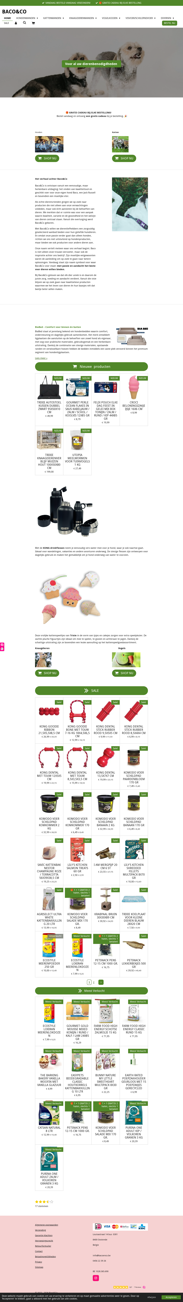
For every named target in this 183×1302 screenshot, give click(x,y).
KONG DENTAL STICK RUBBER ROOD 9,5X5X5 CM (105, 730)
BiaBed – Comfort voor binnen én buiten (58, 327)
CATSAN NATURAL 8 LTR (49, 1129)
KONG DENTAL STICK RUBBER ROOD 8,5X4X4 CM (134, 730)
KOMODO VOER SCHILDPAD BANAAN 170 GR (133, 822)
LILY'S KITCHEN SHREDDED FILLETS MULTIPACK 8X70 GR (134, 871)
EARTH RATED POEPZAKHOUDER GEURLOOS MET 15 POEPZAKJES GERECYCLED (133, 1082)
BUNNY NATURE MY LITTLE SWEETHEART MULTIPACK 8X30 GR (106, 1082)
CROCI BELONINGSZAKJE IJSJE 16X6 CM (133, 406)
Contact (39, 1251)
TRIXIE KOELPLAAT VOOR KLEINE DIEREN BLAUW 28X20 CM (134, 919)
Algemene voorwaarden (46, 1225)
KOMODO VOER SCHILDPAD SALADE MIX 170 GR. (77, 919)
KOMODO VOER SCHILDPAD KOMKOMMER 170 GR (77, 823)
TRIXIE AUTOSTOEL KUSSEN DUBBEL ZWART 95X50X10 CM (49, 407)
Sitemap (39, 1267)
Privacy (38, 1262)
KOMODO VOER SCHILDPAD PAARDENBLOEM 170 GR (134, 777)
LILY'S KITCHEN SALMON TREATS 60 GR (77, 868)
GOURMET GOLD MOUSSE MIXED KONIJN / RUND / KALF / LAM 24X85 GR (77, 1032)
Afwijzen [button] (152, 1297)
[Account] (15, 23)
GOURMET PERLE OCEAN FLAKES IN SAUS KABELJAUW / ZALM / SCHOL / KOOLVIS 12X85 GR (77, 409)
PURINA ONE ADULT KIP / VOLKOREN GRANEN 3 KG (134, 1132)
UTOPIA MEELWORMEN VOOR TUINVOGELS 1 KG (77, 459)
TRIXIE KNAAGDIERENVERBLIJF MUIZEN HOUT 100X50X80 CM (49, 461)
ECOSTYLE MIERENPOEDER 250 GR (49, 963)
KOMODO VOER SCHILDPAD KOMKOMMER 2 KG (49, 823)
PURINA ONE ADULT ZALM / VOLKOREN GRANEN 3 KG (49, 1178)
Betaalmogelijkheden (45, 1256)
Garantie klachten (43, 1235)
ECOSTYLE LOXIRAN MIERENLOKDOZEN (77, 965)
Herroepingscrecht (44, 1240)
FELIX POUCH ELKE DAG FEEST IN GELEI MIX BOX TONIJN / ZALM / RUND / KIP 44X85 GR (106, 410)
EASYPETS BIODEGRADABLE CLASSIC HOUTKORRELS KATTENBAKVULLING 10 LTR (77, 1083)
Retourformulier (43, 1246)
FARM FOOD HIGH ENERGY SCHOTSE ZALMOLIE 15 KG (105, 1029)
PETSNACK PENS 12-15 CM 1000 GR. (105, 962)
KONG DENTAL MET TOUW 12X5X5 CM (49, 776)
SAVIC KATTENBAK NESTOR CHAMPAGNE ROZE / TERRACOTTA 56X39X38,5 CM (49, 871)
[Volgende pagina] (101, 982)
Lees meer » (41, 358)
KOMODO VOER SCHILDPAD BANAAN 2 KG (106, 822)
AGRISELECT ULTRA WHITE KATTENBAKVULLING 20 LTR (49, 919)
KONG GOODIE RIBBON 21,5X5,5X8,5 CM (49, 730)
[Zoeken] (24, 23)
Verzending (40, 1230)
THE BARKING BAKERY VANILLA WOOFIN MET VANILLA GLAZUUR (49, 1080)
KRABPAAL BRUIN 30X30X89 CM (105, 916)
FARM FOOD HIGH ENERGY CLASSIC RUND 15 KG (134, 1029)
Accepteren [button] (171, 1297)
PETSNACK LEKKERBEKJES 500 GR (134, 963)
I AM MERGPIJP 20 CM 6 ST (105, 866)
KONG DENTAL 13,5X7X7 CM (105, 774)
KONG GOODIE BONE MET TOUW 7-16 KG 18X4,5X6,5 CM (77, 731)
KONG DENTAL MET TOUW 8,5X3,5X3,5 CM (77, 776)
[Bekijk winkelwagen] (33, 23)
